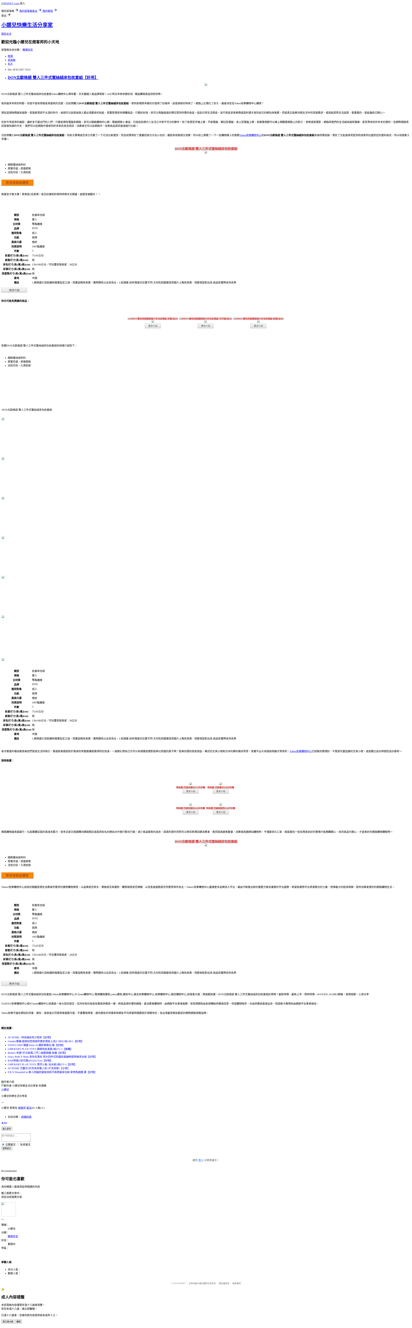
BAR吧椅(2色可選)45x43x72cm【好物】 (30, 1060)
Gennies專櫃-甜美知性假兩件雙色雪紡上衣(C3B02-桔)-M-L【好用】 (46, 1041)
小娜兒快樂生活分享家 (27, 25)
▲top (4, 1122)
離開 (18, 1321)
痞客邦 (22, 1108)
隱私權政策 (224, 1283)
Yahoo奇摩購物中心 (250, 135)
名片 (10, 64)
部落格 (11, 60)
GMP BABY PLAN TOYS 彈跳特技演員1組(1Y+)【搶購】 (40, 1049)
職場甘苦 (28, 49)
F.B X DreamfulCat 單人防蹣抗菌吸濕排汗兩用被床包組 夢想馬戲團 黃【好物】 (52, 1072)
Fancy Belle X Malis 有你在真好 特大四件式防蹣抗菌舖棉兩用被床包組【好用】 (52, 1056)
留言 (29, 1108)
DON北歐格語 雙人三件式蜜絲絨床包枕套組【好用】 (53, 77)
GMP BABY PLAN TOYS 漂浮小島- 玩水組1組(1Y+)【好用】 (42, 1064)
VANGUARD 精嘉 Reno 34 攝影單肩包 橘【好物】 (36, 1045)
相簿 (10, 56)
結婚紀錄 (26, 1117)
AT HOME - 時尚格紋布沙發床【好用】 (30, 1037)
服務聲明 (236, 1283)
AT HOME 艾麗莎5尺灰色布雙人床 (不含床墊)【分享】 (39, 1068)
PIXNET (182, 1283)
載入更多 (7, 1129)
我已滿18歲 (8, 1321)
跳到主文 (6, 33)
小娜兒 (5, 1089)
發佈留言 (7, 1148)
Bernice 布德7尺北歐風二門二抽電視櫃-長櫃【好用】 (37, 1052)
